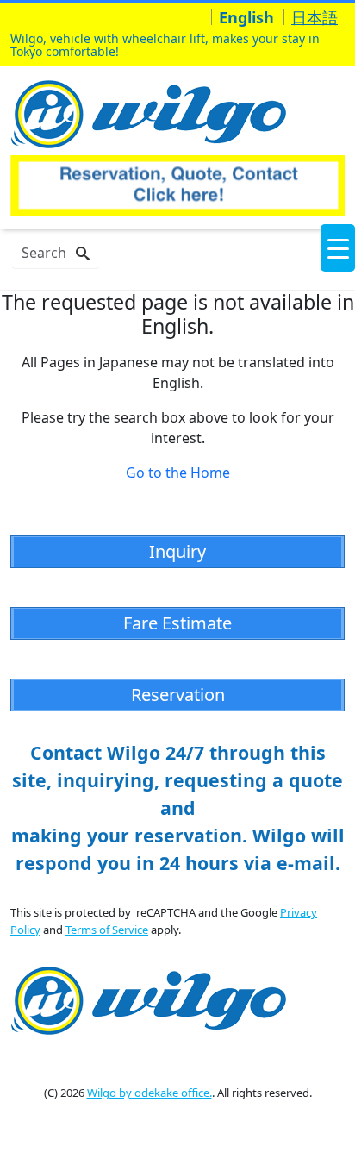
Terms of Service (106, 929)
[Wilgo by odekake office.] (153, 111)
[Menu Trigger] (338, 248)
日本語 (314, 17)
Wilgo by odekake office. (149, 1092)
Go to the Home (178, 472)
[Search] (82, 254)
